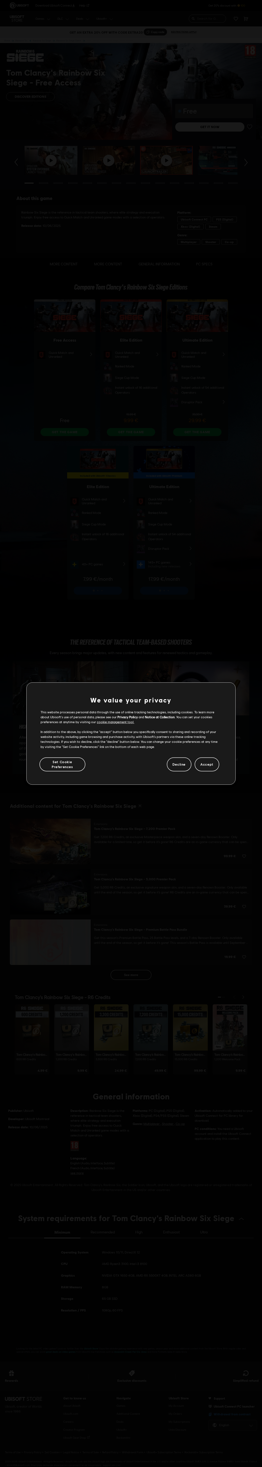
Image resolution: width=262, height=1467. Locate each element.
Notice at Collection (160, 717)
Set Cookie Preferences (62, 764)
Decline (179, 764)
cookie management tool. (115, 722)
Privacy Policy (127, 717)
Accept (206, 764)
